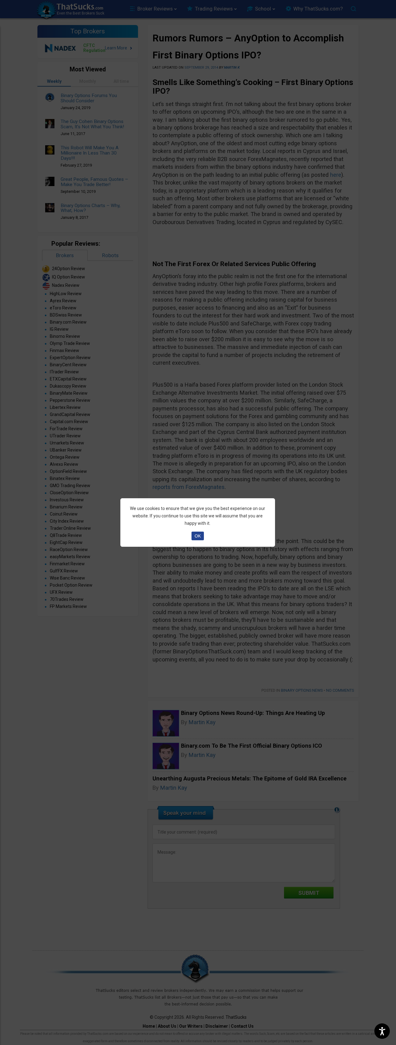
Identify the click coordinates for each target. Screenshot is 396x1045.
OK (198, 535)
